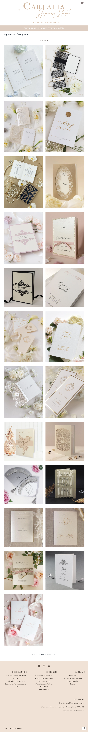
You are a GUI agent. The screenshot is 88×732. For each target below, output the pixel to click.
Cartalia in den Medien (72, 678)
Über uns (72, 675)
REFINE (44, 40)
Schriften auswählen (44, 675)
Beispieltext (44, 689)
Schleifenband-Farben (44, 678)
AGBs (15, 686)
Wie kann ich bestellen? (16, 675)
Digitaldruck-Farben (43, 684)
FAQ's (15, 678)
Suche (72, 684)
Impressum (68, 710)
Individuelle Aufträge (16, 681)
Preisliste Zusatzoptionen (15, 684)
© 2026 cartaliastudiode (12, 728)
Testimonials (72, 681)
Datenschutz (79, 710)
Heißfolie (44, 686)
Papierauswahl (44, 681)
